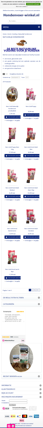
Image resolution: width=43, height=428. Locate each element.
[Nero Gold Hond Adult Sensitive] (31, 217)
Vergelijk (17, 120)
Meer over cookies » (22, 6)
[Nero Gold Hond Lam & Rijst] (12, 257)
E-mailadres (5, 403)
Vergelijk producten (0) (16, 74)
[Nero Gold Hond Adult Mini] (31, 135)
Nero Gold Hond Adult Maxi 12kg (31, 189)
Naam (3, 400)
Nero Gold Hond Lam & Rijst (12, 270)
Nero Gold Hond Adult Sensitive (31, 230)
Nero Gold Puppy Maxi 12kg (12, 148)
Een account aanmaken (33, 10)
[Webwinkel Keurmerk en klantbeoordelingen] (19, 408)
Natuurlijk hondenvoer (25, 34)
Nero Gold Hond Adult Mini (31, 148)
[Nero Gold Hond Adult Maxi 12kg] (31, 176)
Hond (9, 34)
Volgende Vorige (39, 290)
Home (4, 34)
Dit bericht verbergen (33, 4)
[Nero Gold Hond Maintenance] (12, 217)
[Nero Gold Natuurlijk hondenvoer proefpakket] (12, 94)
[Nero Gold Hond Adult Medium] (12, 176)
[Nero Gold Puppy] (31, 94)
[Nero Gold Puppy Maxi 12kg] (12, 135)
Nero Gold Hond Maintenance (12, 230)
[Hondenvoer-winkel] (22, 15)
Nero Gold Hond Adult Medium (12, 189)
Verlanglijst (9, 120)
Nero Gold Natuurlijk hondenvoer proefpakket (12, 108)
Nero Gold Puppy (31, 106)
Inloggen (21, 10)
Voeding (14, 34)
